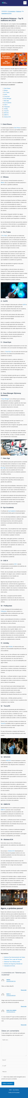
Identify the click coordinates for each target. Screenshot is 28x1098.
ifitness (6, 90)
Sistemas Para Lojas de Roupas (13, 959)
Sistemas (18, 11)
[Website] (14, 1072)
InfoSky (6, 108)
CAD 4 (5, 104)
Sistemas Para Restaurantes (12, 961)
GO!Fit (24, 304)
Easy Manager (7, 98)
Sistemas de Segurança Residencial (13, 963)
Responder (24, 990)
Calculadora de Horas (9, 965)
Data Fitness (7, 88)
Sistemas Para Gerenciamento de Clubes (14, 957)
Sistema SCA (7, 117)
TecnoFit (6, 110)
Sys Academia (7, 102)
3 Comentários (11, 11)
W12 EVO (6, 112)
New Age (6, 100)
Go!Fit (5, 94)
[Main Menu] (25, 2)
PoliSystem (7, 106)
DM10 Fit (6, 115)
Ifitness (2, 182)
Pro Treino (6, 92)
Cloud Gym (7, 96)
